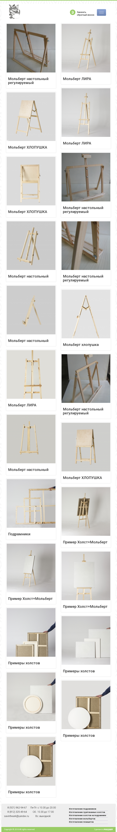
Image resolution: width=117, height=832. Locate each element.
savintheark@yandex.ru (10, 816)
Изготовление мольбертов (82, 819)
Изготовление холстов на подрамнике (87, 815)
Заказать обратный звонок (85, 13)
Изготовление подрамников (82, 809)
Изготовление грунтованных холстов (87, 812)
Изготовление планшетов (81, 822)
